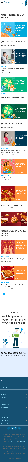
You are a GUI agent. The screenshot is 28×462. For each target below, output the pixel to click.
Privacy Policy (22, 441)
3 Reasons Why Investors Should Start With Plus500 (12, 69)
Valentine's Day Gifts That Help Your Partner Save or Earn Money (13, 178)
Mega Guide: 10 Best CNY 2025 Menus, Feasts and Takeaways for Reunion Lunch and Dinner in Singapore (13, 231)
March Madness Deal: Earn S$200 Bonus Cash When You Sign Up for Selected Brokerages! (13, 96)
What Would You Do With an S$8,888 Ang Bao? (13, 259)
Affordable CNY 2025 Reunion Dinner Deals (12, 205)
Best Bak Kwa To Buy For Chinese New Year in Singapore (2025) (13, 285)
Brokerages (3, 66)
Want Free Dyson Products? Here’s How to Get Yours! (13, 42)
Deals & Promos (5, 39)
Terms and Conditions (13, 441)
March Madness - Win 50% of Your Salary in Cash (12, 124)
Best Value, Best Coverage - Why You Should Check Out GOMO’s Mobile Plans (13, 151)
